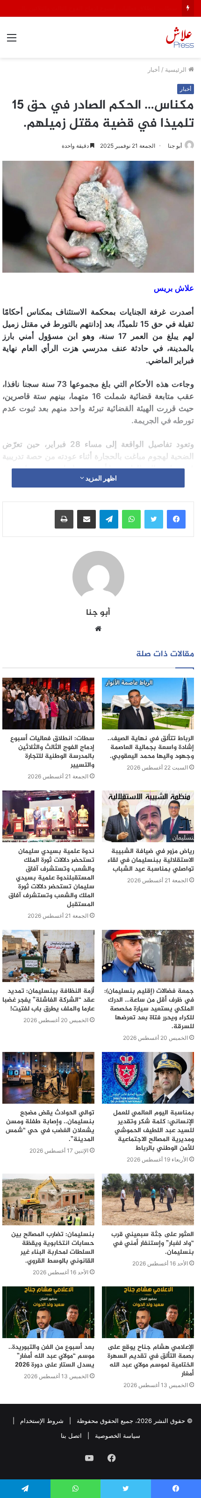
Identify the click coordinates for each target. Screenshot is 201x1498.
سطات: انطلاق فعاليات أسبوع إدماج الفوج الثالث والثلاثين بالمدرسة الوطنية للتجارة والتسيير (52, 751)
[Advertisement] (100, 162)
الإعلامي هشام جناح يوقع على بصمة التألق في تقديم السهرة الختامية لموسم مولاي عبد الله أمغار (151, 1360)
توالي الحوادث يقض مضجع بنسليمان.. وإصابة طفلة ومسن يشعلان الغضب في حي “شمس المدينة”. (50, 1126)
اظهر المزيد (100, 478)
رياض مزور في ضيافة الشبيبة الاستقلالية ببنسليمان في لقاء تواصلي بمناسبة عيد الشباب (151, 860)
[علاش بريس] (180, 37)
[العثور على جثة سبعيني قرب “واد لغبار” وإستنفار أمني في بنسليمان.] (148, 1199)
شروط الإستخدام (42, 1420)
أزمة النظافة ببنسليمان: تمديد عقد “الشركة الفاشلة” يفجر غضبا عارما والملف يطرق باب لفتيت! (48, 1000)
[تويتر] (153, 519)
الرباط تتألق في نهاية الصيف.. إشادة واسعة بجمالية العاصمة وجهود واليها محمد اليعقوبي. (151, 747)
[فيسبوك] (176, 519)
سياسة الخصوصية (117, 1435)
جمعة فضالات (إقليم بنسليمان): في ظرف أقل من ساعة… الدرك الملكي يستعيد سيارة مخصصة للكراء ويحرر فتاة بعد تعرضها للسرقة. (149, 1009)
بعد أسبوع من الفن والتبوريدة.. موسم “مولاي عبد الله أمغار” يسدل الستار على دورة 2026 (51, 1356)
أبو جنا (98, 613)
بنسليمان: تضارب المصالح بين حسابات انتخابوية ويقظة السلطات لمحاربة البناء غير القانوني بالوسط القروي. (52, 1247)
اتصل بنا (71, 1435)
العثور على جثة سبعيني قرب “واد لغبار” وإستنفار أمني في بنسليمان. (152, 1243)
